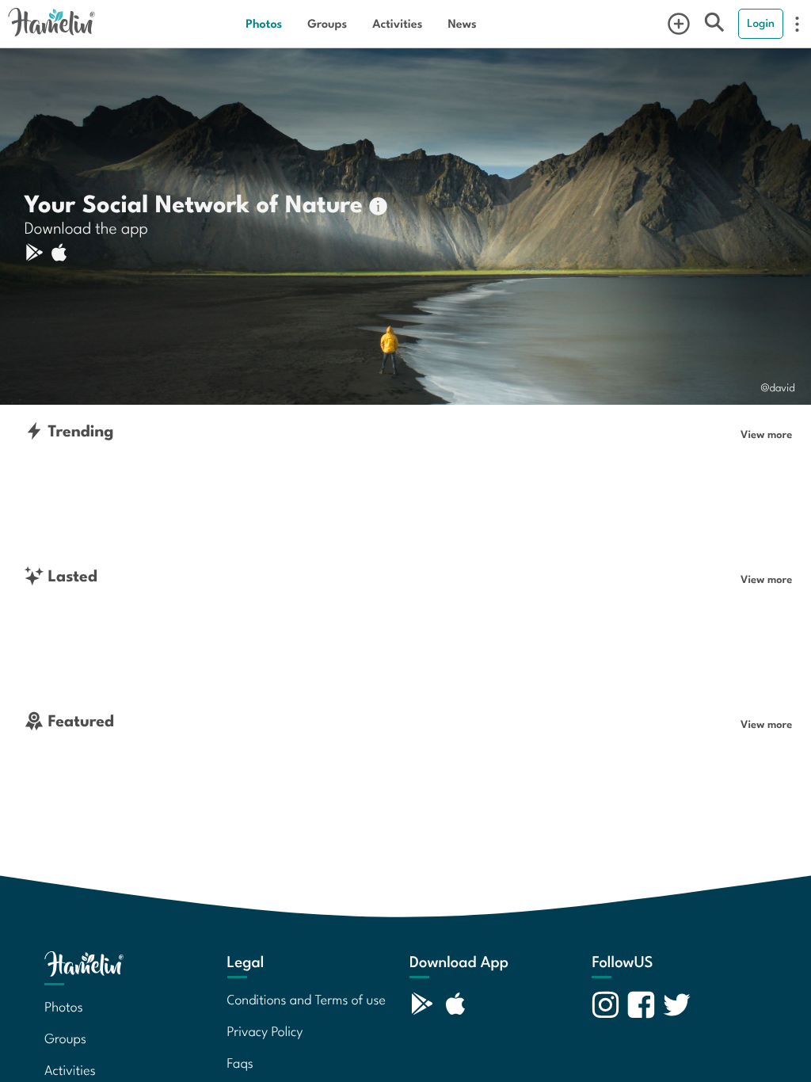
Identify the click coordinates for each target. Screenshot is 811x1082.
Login (761, 23)
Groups (327, 23)
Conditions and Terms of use (306, 999)
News (461, 23)
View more (766, 434)
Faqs (240, 1062)
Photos (264, 23)
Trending (79, 430)
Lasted (70, 575)
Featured (79, 720)
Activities (397, 23)
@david (778, 387)
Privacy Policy (265, 1030)
